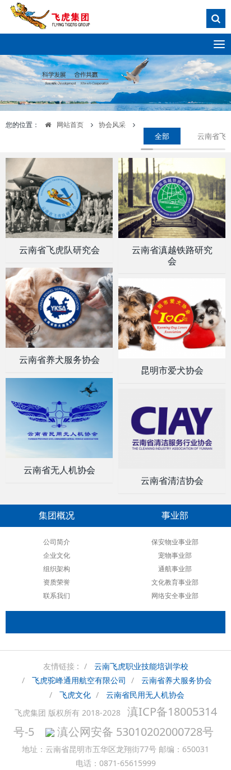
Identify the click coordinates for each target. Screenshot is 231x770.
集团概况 (57, 515)
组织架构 (56, 568)
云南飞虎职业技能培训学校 (141, 666)
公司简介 (56, 542)
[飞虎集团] (56, 20)
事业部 (174, 515)
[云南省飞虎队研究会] (59, 198)
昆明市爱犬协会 (172, 370)
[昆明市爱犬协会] (171, 318)
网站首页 (70, 124)
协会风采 (112, 124)
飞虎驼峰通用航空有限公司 (79, 680)
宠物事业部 (175, 555)
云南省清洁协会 (172, 481)
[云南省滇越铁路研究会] (171, 198)
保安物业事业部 (174, 542)
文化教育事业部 (174, 582)
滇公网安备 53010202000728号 (134, 731)
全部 (162, 136)
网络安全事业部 (174, 595)
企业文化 (56, 555)
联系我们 (56, 595)
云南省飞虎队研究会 (59, 250)
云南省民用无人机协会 (145, 694)
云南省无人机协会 (59, 470)
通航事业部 (175, 568)
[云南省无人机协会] (59, 418)
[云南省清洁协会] (171, 429)
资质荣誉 (56, 582)
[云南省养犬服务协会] (59, 308)
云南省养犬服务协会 (59, 360)
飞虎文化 (75, 694)
